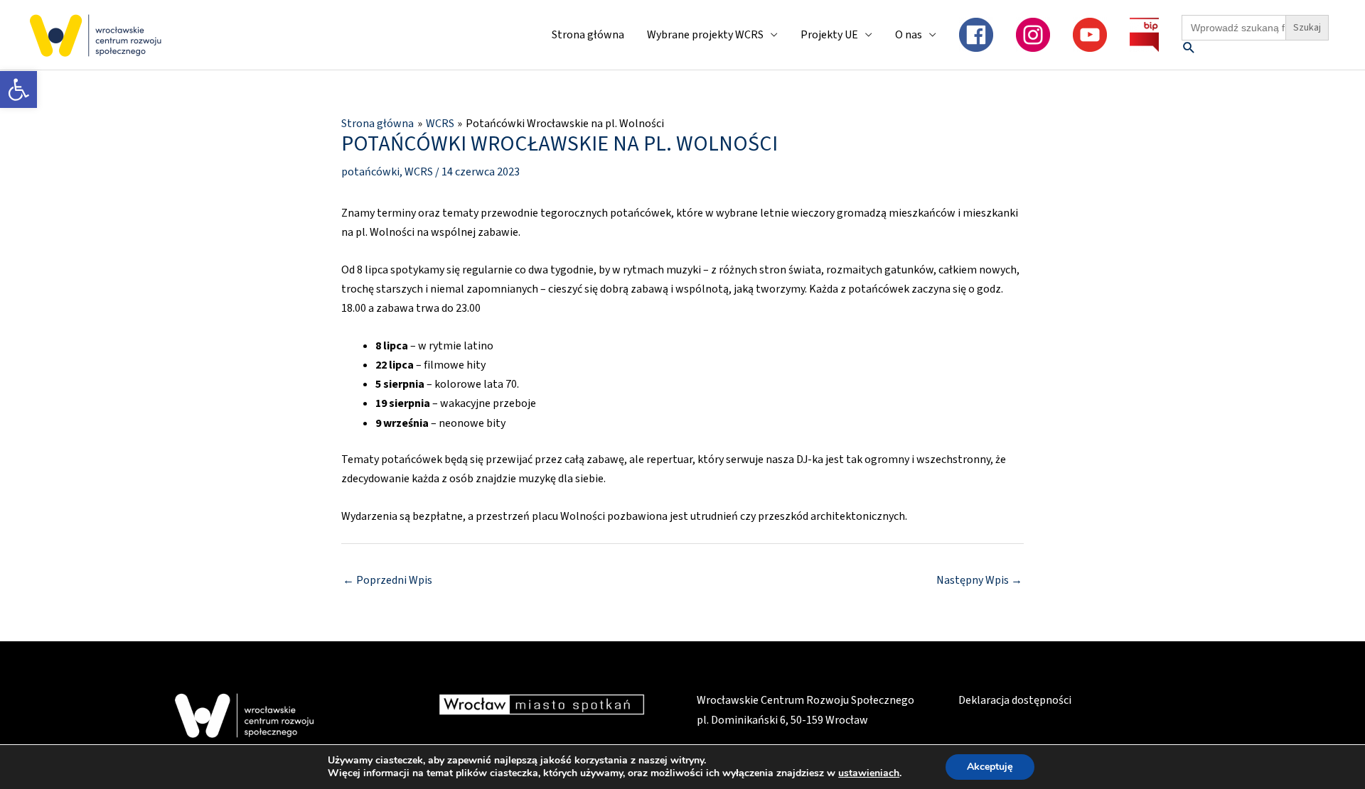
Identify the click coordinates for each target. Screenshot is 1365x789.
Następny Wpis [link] (979, 580)
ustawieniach (868, 773)
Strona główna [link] (588, 35)
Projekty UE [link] (829, 35)
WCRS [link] (419, 172)
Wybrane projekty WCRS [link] (705, 35)
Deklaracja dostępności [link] (1014, 700)
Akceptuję (990, 766)
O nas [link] (908, 35)
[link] (18, 89)
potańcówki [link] (370, 172)
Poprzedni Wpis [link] (387, 580)
